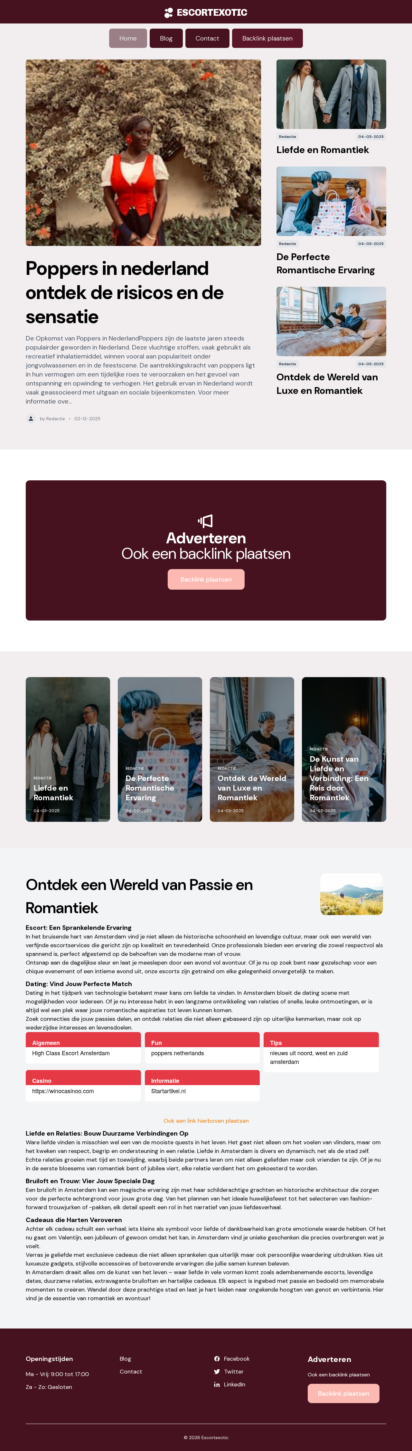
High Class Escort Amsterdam (71, 1052)
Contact (207, 38)
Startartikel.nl (168, 1090)
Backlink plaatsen (267, 38)
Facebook (237, 1359)
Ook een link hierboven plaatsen (206, 1121)
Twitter (234, 1371)
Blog (166, 38)
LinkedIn (234, 1384)
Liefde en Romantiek (322, 149)
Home (128, 38)
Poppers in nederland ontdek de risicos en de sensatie (125, 292)
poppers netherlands (177, 1052)
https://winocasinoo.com (63, 1090)
